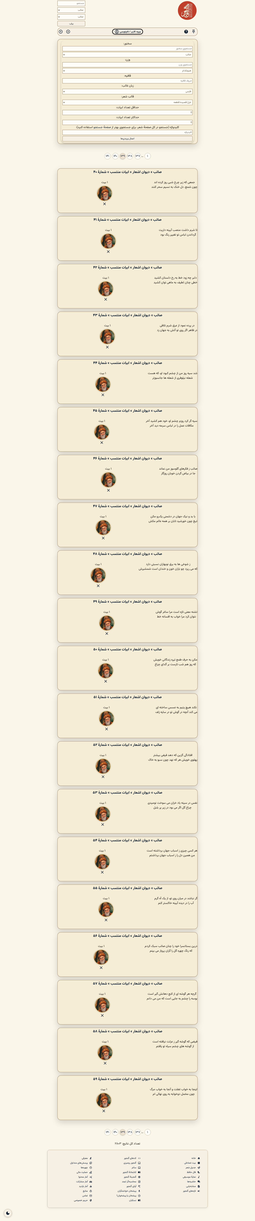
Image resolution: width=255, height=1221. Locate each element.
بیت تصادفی (190, 1163)
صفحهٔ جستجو (102, 127)
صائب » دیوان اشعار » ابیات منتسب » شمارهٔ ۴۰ (127, 172)
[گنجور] (187, 10)
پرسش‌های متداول (79, 1163)
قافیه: (127, 76)
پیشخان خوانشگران (127, 1191)
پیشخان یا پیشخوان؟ (126, 1196)
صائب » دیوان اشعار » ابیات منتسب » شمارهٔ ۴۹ (127, 602)
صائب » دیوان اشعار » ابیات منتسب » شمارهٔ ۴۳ (127, 315)
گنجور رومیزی (130, 1163)
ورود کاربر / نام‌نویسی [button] (130, 32)
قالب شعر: (127, 96)
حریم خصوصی (81, 1200)
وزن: (127, 59)
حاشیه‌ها (191, 1182)
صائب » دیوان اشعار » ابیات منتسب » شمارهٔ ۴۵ (127, 411)
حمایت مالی (82, 1172)
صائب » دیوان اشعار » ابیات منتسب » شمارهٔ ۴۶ (127, 458)
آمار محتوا (83, 1177)
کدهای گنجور (130, 1158)
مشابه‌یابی (191, 1186)
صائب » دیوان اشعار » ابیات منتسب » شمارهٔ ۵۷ (127, 983)
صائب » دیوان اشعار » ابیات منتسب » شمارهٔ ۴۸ (127, 554)
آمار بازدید (83, 1186)
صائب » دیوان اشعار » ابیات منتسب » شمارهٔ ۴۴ (127, 363)
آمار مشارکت (82, 1182)
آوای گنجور (131, 1186)
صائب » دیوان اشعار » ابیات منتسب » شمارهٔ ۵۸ (127, 1031)
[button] (193, 32)
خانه (194, 1158)
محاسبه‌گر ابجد (129, 1182)
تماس (85, 1196)
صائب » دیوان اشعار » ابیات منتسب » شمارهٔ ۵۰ (127, 649)
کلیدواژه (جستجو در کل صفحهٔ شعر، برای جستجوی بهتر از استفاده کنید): (127, 127)
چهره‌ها (84, 1168)
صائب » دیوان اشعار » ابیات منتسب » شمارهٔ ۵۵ (127, 888)
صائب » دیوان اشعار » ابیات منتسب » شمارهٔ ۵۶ (127, 936)
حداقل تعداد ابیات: (127, 107)
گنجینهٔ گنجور (130, 1177)
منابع (85, 1191)
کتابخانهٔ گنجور (130, 1172)
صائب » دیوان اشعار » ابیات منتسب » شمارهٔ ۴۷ (127, 506)
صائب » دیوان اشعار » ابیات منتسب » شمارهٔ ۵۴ (127, 840)
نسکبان (133, 1200)
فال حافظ (191, 1172)
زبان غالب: (128, 85)
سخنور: (127, 43)
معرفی (85, 1158)
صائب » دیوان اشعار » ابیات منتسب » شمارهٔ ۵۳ (127, 792)
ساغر (134, 1168)
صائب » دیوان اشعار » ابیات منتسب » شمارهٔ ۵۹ (127, 1079)
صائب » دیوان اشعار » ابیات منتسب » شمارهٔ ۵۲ (127, 745)
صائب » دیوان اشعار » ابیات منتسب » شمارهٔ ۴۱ (127, 220)
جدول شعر (191, 1168)
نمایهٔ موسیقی (189, 1177)
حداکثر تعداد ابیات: (127, 117)
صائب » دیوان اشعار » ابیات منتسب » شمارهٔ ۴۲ (127, 267)
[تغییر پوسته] (8, 1213)
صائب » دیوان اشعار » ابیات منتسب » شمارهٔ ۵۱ (128, 697)
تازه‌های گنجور (189, 1191)
